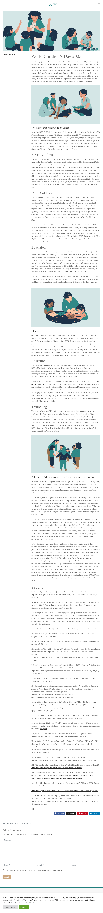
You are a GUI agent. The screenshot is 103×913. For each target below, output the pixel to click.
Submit (6, 877)
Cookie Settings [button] (10, 907)
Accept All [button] (24, 907)
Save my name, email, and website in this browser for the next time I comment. (34, 870)
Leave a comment (9, 54)
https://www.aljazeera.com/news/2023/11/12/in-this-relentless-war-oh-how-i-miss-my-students (64, 791)
